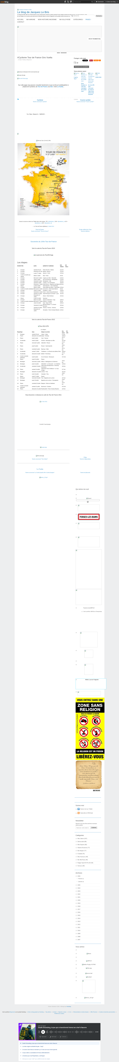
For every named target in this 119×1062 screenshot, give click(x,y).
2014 (79, 918)
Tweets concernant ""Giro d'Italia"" (40, 459)
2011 (79, 927)
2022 (79, 894)
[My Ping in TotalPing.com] (88, 789)
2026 (79, 876)
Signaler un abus (62, 1012)
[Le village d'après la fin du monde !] (88, 508)
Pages (88, 19)
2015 (79, 915)
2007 (79, 939)
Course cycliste (85, 100)
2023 (79, 891)
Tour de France (43, 86)
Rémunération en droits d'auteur (81, 1012)
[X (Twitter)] (68, 2)
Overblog (69, 1006)
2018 (79, 906)
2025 (79, 885)
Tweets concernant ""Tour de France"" (40, 231)
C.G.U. (70, 1012)
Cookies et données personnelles (107, 1012)
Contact (20, 22)
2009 (79, 933)
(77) (84, 847)
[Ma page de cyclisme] (88, 968)
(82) (82, 844)
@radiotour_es (38, 223)
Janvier (80, 881)
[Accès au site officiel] (43, 401)
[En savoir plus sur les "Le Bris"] (88, 669)
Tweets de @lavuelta (85, 472)
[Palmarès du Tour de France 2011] (43, 447)
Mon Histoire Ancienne (47, 19)
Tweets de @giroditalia (85, 459)
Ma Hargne (30, 19)
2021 (79, 897)
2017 (79, 909)
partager (54, 1036)
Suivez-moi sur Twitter (86, 809)
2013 (79, 921)
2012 (79, 924)
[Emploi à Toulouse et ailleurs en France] (88, 950)
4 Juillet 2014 (51, 226)
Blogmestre (12, 1012)
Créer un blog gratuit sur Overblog (36, 1012)
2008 (79, 936)
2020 (79, 900)
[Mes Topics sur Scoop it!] (88, 693)
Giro (85, 457)
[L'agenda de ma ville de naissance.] (88, 526)
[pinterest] (71, 2)
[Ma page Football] (88, 977)
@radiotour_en (61, 221)
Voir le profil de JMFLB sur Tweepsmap (92, 611)
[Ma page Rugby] (88, 964)
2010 (79, 930)
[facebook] (65, 2)
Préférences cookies (59, 1013)
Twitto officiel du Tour (85, 229)
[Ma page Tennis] (88, 973)
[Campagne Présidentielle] (88, 542)
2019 (79, 903)
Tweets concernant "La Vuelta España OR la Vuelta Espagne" (39, 472)
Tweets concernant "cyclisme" (40, 101)
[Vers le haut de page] (43, 477)
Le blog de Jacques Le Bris (33, 12)
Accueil (20, 19)
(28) (81, 865)
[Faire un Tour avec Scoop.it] (22, 78)
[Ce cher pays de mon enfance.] (88, 517)
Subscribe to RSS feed (86, 813)
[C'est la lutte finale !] (88, 640)
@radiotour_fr (52, 221)
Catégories (78, 19)
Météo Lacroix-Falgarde (92, 679)
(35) (85, 862)
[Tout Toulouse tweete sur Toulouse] (88, 957)
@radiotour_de (48, 223)
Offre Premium (94, 1012)
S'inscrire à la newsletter (81, 66)
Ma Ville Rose (64, 19)
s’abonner (44, 1036)
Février (80, 878)
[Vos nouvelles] (88, 953)
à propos (64, 1036)
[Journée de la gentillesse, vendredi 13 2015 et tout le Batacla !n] (88, 986)
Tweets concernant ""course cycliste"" (85, 101)
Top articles (48, 1012)
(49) (83, 856)
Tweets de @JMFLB (88, 608)
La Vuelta (40, 469)
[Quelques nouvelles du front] (88, 653)
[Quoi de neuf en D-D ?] (88, 961)
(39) (83, 859)
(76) (81, 853)
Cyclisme (40, 100)
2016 (79, 912)
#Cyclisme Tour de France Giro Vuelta (34, 57)
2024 (79, 888)
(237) (82, 838)
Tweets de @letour (85, 231)
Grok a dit (98, 39)
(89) (82, 841)
